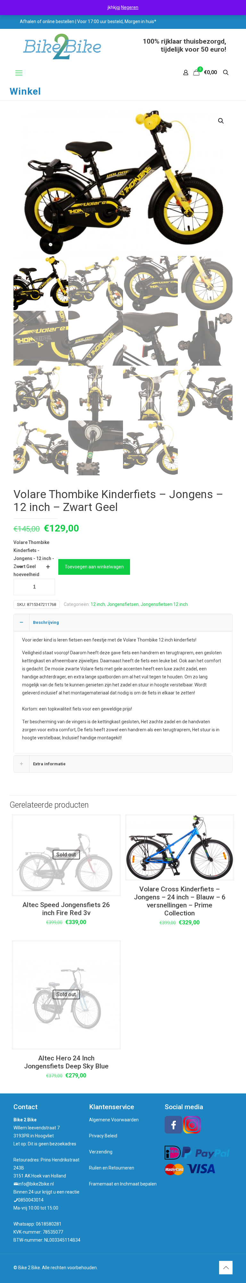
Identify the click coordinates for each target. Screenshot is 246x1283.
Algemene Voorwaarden (114, 1119)
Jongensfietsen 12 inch (164, 604)
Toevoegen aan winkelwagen (94, 566)
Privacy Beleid (103, 1135)
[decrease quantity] (20, 567)
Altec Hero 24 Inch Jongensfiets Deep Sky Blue (66, 1062)
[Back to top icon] (226, 1267)
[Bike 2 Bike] (62, 46)
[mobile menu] (18, 73)
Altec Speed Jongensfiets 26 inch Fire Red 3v (66, 909)
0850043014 (31, 1199)
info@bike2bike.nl (36, 1183)
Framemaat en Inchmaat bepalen (123, 1183)
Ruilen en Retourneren (111, 1167)
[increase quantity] (47, 567)
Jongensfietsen (123, 604)
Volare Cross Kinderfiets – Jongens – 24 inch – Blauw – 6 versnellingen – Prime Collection (180, 901)
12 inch (98, 604)
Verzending (100, 1151)
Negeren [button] (129, 7)
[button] (221, 121)
